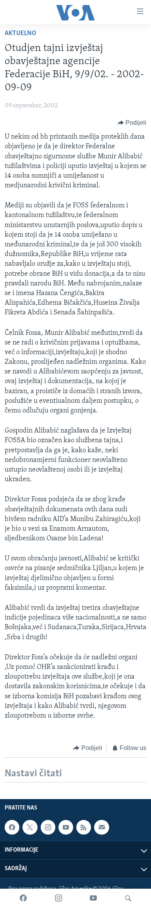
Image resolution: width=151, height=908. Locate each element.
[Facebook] (23, 898)
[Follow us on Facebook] (12, 827)
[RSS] (83, 827)
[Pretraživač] (128, 898)
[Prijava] (101, 827)
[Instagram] (58, 898)
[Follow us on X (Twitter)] (29, 827)
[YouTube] (93, 898)
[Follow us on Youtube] (65, 827)
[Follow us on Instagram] (48, 827)
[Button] (132, 123)
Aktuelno (20, 33)
